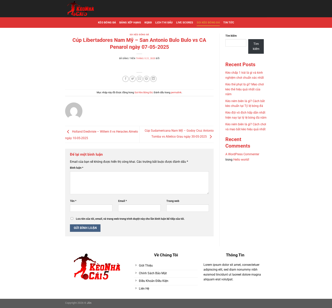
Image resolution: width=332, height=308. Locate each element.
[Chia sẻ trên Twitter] (132, 79)
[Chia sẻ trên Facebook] (125, 79)
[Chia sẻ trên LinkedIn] (153, 79)
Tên (73, 201)
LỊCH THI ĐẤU (164, 22)
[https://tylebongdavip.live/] (92, 8)
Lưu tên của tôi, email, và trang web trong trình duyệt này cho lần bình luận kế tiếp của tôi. (130, 218)
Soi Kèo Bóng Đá (208, 22)
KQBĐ (148, 22)
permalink (176, 92)
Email (122, 201)
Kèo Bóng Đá (107, 22)
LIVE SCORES (184, 22)
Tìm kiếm (231, 35)
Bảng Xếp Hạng (130, 22)
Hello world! (241, 159)
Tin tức (228, 22)
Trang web (172, 201)
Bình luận (76, 167)
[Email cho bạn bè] (139, 79)
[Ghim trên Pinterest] (146, 79)
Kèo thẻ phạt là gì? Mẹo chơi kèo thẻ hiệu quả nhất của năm (244, 89)
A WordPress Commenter (242, 154)
